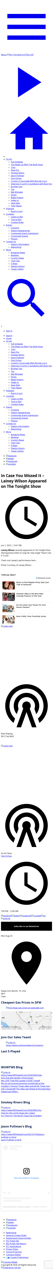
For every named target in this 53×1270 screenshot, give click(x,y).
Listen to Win (17, 216)
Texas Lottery (17, 269)
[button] (26, 585)
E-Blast (14, 263)
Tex (12, 189)
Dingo (14, 194)
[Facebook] (11, 455)
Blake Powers (17, 197)
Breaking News (18, 252)
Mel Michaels (17, 192)
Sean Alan (15, 203)
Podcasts (10, 208)
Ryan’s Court (17, 211)
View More (26, 741)
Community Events (19, 236)
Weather (15, 255)
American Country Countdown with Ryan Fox (31, 183)
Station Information (20, 244)
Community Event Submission (24, 233)
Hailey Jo (15, 200)
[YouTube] (11, 464)
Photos (14, 238)
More (8, 249)
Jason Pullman (17, 175)
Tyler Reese (16, 205)
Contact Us (11, 241)
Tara (13, 167)
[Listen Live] (26, 652)
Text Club (15, 260)
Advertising (16, 247)
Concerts (15, 227)
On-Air (9, 159)
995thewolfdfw (24, 1207)
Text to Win (16, 219)
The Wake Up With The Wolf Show (27, 164)
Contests (10, 214)
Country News (17, 258)
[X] (10, 458)
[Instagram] (11, 461)
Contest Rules (17, 222)
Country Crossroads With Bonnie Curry (29, 181)
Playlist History (18, 266)
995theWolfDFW (9, 1207)
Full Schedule (17, 162)
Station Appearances (20, 230)
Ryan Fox (15, 170)
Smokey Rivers (17, 173)
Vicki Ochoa (16, 178)
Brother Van (16, 186)
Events (9, 225)
